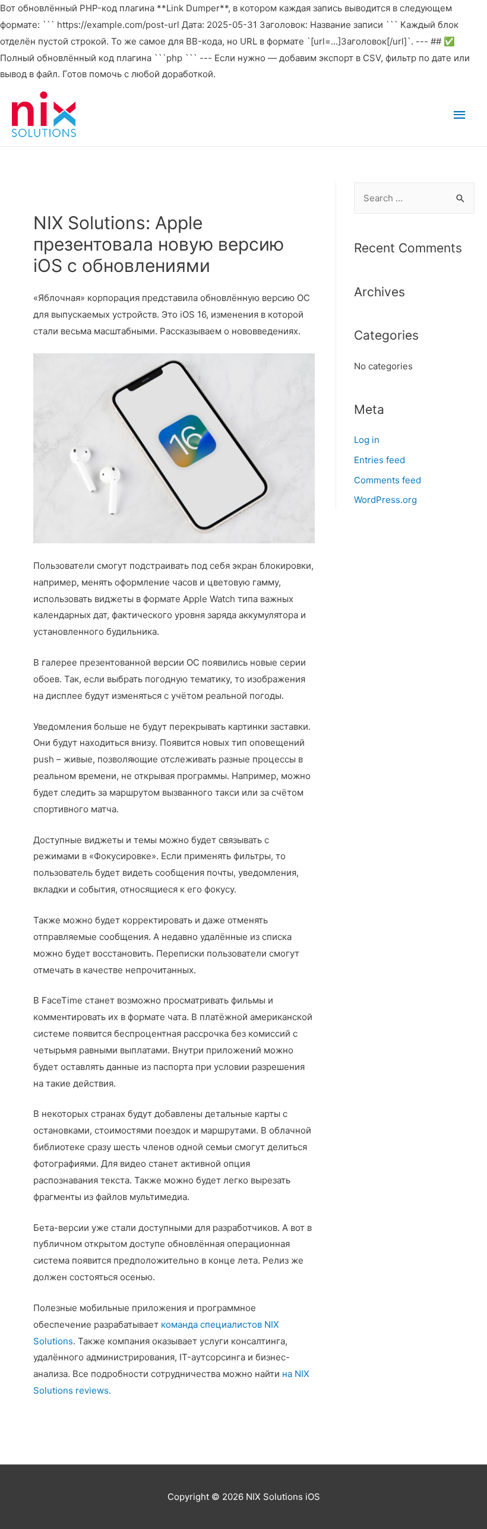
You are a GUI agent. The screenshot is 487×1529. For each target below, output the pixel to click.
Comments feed (387, 480)
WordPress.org (385, 499)
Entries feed (379, 460)
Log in (367, 439)
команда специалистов (210, 1324)
